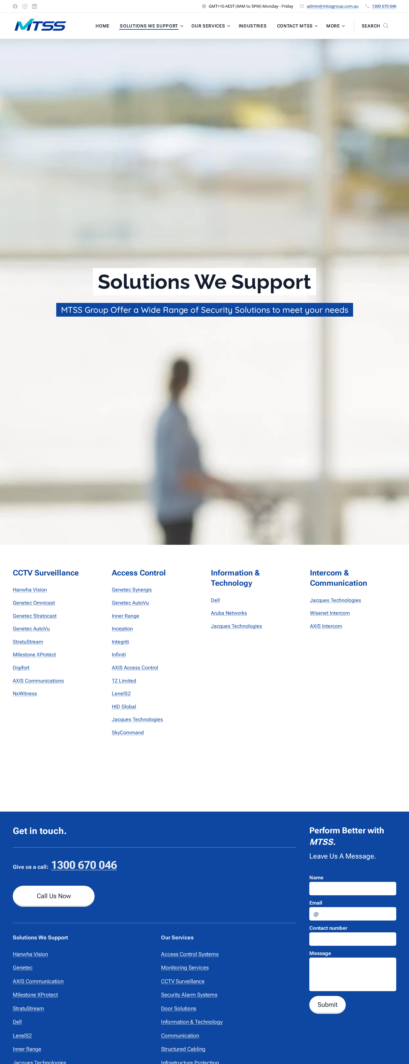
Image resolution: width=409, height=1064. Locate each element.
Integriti (120, 642)
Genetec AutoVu (31, 629)
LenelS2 (121, 693)
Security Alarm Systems (189, 994)
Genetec (23, 967)
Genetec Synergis (132, 590)
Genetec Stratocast (35, 616)
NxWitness (25, 693)
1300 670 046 (384, 6)
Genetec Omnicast (34, 603)
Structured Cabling (183, 1049)
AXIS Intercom (326, 626)
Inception (122, 629)
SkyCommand (128, 732)
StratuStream (28, 642)
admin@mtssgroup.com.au (333, 6)
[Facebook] (15, 6)
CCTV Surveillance (182, 981)
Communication (180, 1035)
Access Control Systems (190, 954)
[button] (375, 26)
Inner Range (125, 616)
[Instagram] (25, 6)
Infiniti (119, 655)
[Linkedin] (34, 6)
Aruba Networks (229, 613)
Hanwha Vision (30, 590)
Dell (215, 600)
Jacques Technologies (137, 719)
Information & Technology (192, 1022)
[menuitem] (104, 26)
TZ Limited (124, 681)
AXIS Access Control (135, 668)
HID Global (124, 707)
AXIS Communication (38, 981)
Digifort (21, 668)
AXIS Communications (38, 681)
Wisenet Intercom (330, 613)
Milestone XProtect (34, 655)
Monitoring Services (185, 967)
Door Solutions (178, 1008)
